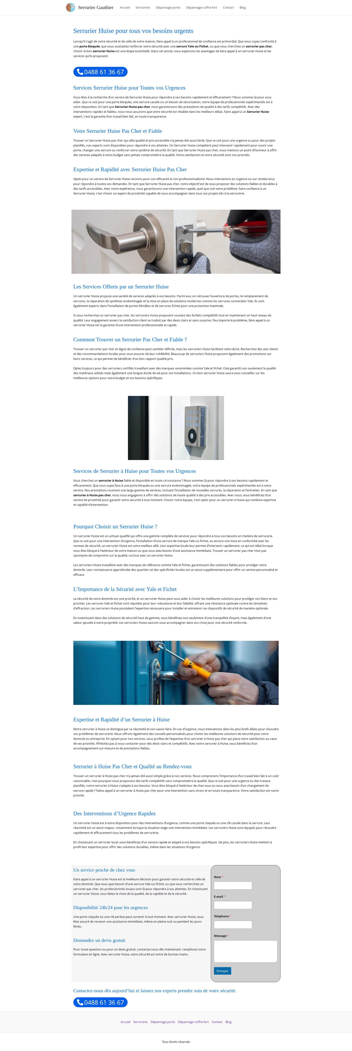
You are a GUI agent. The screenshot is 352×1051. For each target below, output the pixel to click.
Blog (243, 7)
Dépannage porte (168, 7)
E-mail (219, 896)
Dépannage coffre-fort (201, 7)
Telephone (222, 916)
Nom (218, 877)
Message (221, 936)
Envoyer (222, 971)
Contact (228, 7)
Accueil (125, 7)
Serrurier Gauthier (95, 7)
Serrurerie (143, 7)
